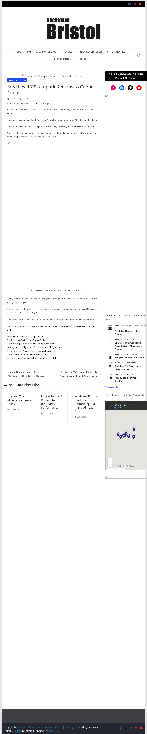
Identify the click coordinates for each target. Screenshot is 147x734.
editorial (25, 99)
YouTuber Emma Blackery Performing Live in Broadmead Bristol (86, 403)
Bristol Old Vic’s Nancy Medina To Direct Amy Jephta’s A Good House (79, 374)
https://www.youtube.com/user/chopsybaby (37, 343)
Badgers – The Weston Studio (129, 357)
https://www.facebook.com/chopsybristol (37, 358)
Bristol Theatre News (17, 80)
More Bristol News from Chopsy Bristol (25, 336)
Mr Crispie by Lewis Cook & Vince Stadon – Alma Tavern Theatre (128, 346)
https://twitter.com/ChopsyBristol (30, 340)
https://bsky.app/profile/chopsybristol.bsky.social (38, 347)
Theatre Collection (91, 51)
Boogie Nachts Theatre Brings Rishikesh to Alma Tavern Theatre (26, 374)
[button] (57, 52)
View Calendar (112, 387)
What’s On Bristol (46, 51)
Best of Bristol (62, 59)
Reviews (68, 51)
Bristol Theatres (115, 51)
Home (18, 51)
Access (82, 59)
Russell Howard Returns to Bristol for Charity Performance (52, 401)
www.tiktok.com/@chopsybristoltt (30, 354)
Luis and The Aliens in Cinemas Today (19, 400)
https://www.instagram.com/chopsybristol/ (37, 351)
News (28, 51)
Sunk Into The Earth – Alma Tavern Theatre (128, 368)
